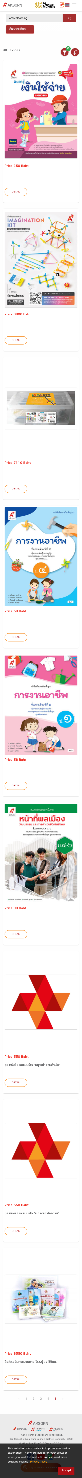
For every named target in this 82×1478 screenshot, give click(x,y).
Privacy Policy (38, 1462)
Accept (66, 1470)
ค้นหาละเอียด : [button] (18, 29)
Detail (16, 192)
